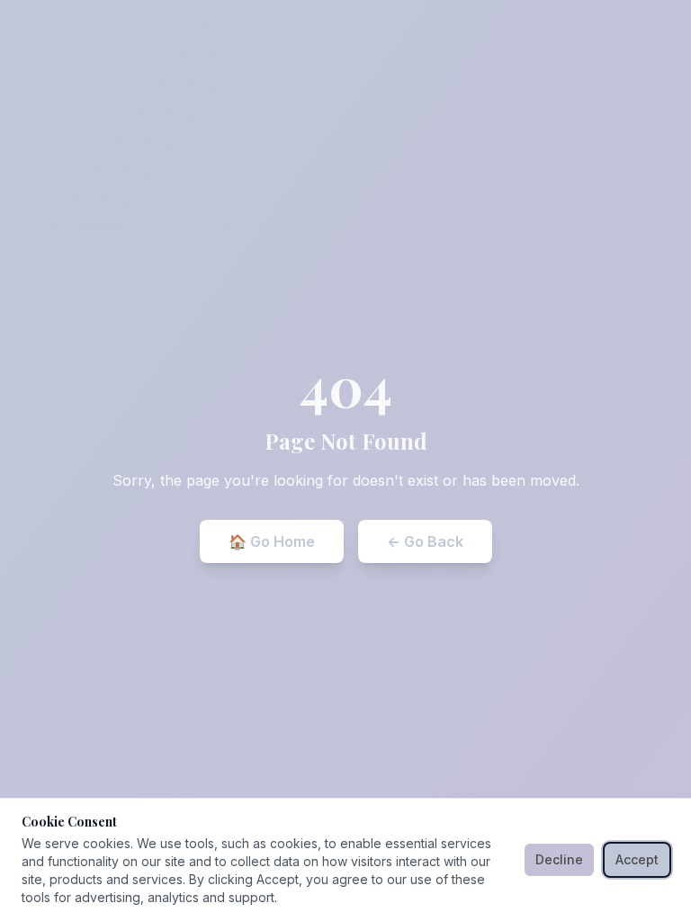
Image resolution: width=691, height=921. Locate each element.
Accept (637, 859)
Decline (559, 859)
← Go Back (425, 541)
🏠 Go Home (272, 541)
